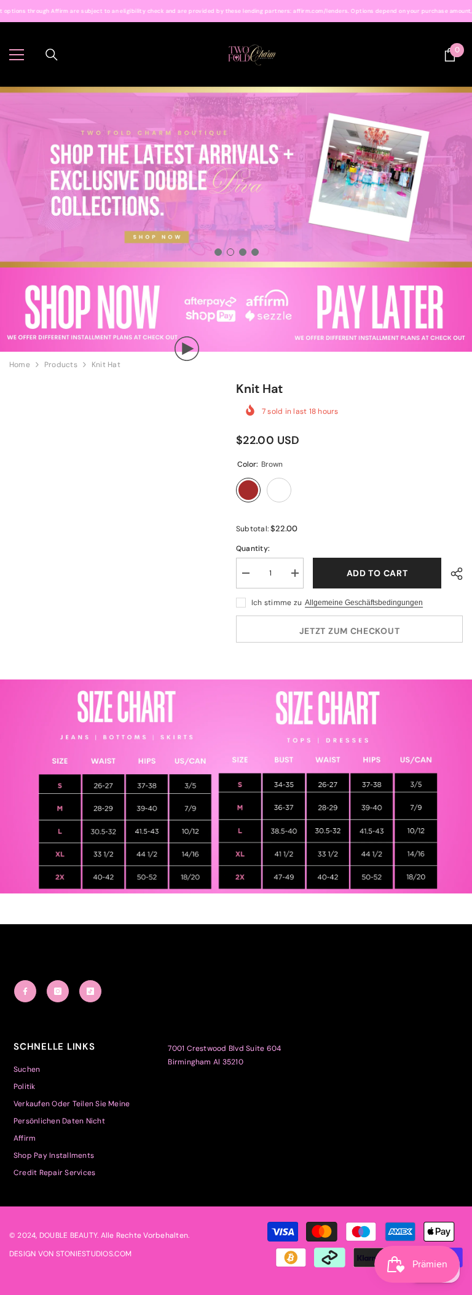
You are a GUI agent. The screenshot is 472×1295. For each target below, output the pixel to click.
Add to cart (377, 573)
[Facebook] (25, 991)
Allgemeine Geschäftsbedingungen (364, 602)
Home (19, 365)
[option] (236, 177)
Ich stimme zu (276, 603)
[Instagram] (57, 991)
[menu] (16, 54)
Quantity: (253, 548)
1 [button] (218, 252)
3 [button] (242, 252)
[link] (236, 309)
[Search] (51, 54)
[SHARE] (452, 573)
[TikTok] (90, 991)
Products (60, 365)
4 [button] (255, 252)
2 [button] (230, 252)
